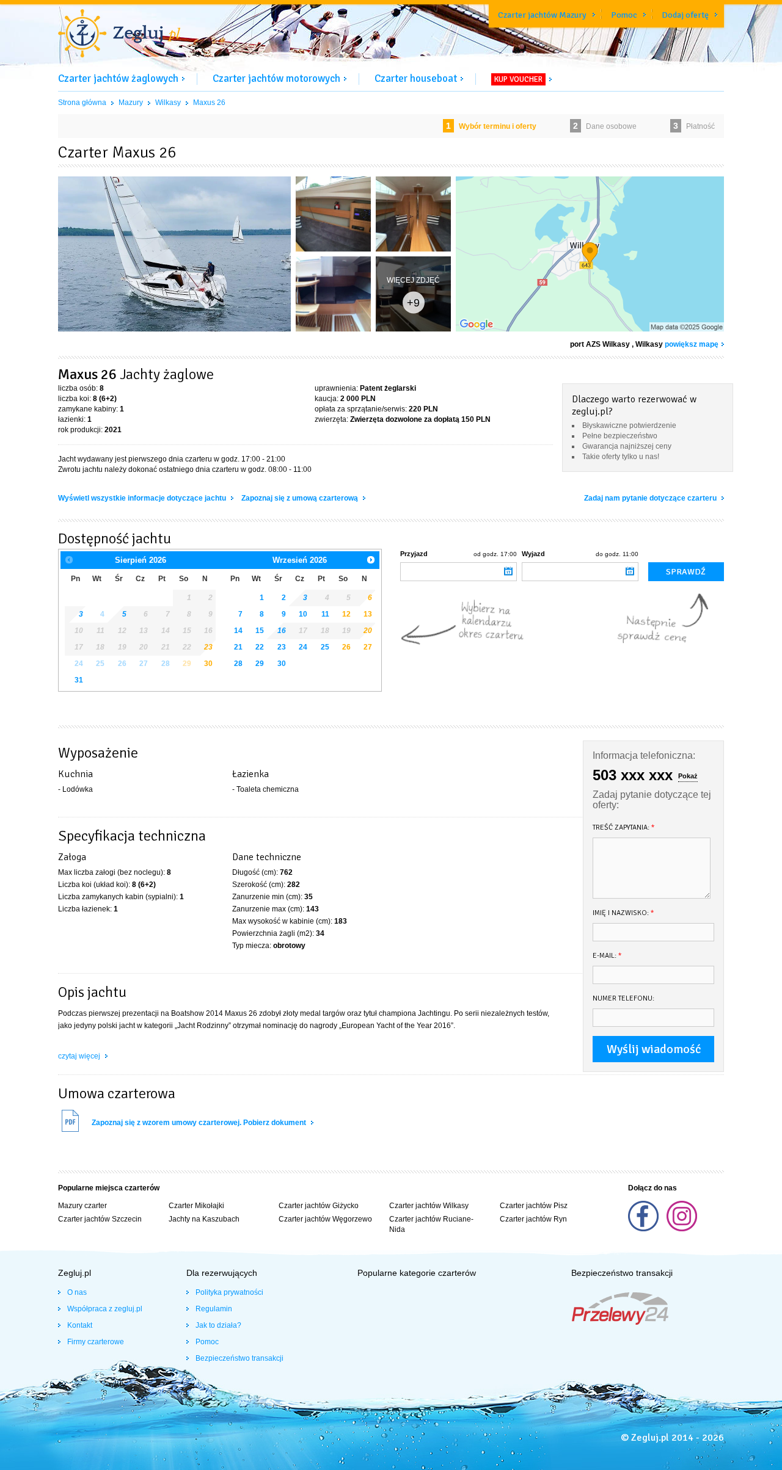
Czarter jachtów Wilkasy (429, 1205)
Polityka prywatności (229, 1292)
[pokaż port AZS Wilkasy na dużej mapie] (590, 256)
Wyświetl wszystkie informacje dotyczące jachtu (143, 498)
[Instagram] (682, 1229)
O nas (77, 1292)
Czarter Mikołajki (196, 1205)
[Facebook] (644, 1229)
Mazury (131, 102)
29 (259, 663)
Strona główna (82, 102)
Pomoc (624, 15)
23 (281, 647)
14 (238, 630)
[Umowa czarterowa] (70, 1130)
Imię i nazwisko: (623, 913)
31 (79, 680)
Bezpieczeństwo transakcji (239, 1358)
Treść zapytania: (624, 827)
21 (238, 647)
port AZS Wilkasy (600, 344)
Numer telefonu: (623, 998)
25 (325, 647)
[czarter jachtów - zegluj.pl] (119, 34)
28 (238, 663)
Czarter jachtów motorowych (276, 78)
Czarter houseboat (416, 78)
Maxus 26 (209, 102)
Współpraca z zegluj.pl (104, 1309)
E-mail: (607, 955)
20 (368, 630)
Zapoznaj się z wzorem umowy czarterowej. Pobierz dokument (200, 1122)
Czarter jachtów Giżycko (319, 1205)
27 (368, 647)
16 (281, 630)
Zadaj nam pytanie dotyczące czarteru (651, 498)
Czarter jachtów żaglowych (118, 78)
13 (368, 614)
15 (259, 630)
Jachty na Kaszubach (204, 1219)
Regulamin (214, 1309)
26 (346, 647)
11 (325, 614)
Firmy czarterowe (95, 1342)
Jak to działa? (218, 1325)
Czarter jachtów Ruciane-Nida (431, 1224)
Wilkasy (168, 102)
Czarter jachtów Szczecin (100, 1219)
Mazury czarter (82, 1205)
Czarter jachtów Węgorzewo (325, 1219)
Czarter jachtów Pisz (534, 1205)
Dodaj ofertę (685, 15)
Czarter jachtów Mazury (542, 15)
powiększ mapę (691, 344)
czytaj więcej (80, 1056)
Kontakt (79, 1325)
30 (208, 663)
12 (346, 614)
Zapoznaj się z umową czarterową (300, 498)
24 (303, 647)
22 (259, 647)
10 (303, 614)
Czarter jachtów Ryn (533, 1219)
